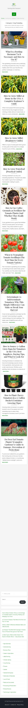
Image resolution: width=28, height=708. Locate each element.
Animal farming (7, 647)
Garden (5, 669)
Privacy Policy (20, 704)
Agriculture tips (7, 643)
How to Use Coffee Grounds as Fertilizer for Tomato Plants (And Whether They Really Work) (14, 213)
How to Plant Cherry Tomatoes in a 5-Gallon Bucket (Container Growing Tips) (14, 399)
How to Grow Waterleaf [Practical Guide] (14, 170)
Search (4, 599)
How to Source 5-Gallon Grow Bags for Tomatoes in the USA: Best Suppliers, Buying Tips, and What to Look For (14, 351)
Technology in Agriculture (9, 692)
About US (7, 704)
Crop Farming (6, 663)
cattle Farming (6, 656)
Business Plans (7, 650)
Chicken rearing (7, 659)
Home (2, 18)
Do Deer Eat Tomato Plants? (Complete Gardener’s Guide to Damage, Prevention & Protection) (14, 444)
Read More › (5, 72)
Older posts (7, 593)
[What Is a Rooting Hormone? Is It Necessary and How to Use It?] (14, 39)
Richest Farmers (7, 688)
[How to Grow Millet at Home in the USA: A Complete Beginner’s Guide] (14, 84)
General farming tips (8, 672)
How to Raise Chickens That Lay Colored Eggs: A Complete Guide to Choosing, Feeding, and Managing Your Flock (13, 614)
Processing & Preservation (9, 685)
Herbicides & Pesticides (9, 676)
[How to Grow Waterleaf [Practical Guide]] (14, 159)
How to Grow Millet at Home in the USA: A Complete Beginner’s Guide (14, 100)
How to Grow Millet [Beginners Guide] (14, 139)
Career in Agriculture (8, 653)
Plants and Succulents (8, 682)
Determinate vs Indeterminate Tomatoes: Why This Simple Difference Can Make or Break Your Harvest (14, 303)
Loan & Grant (6, 679)
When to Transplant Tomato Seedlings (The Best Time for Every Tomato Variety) (14, 258)
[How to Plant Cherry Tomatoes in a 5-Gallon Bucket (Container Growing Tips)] (14, 383)
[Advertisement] (14, 528)
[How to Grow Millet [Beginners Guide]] (14, 126)
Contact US (13, 704)
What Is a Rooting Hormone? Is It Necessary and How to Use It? (14, 55)
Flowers (5, 666)
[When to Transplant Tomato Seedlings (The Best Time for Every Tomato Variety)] (14, 243)
